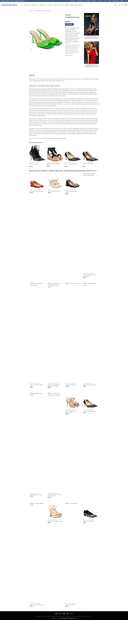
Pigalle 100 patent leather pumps (36, 604)
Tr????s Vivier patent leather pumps (71, 192)
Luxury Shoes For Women (73, 49)
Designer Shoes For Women (70, 46)
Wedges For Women (69, 53)
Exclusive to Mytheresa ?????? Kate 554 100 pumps (55, 495)
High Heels (94, 1)
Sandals (109, 1)
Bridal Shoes (73, 1)
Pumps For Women (68, 50)
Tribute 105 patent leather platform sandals (70, 412)
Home (31, 10)
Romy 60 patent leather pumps (70, 163)
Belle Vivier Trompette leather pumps (36, 385)
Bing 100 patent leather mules (54, 191)
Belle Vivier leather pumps (88, 521)
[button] (22, 5)
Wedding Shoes (116, 1)
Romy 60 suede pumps (70, 604)
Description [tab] (32, 75)
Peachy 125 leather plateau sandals (55, 521)
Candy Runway (9, 5)
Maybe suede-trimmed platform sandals (53, 164)
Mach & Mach (69, 55)
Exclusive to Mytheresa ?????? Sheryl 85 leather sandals (54, 385)
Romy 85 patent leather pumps (89, 384)
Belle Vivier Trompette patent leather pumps (89, 275)
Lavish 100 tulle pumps (34, 163)
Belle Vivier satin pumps (70, 384)
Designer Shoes (80, 1)
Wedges (121, 1)
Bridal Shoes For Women (74, 45)
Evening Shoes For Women (42, 10)
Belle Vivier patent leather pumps (37, 191)
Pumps (105, 1)
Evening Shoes (87, 1)
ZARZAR (70, 618)
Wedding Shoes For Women (73, 52)
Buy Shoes (69, 24)
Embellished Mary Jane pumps (36, 494)
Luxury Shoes (100, 1)
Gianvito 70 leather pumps (87, 163)
